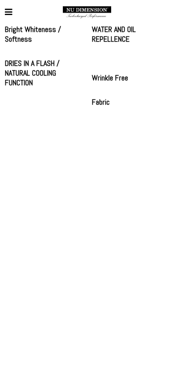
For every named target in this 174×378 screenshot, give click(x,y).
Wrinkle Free (110, 78)
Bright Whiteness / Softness (33, 34)
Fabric (101, 102)
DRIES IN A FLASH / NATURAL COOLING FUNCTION (32, 73)
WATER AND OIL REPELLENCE (114, 34)
